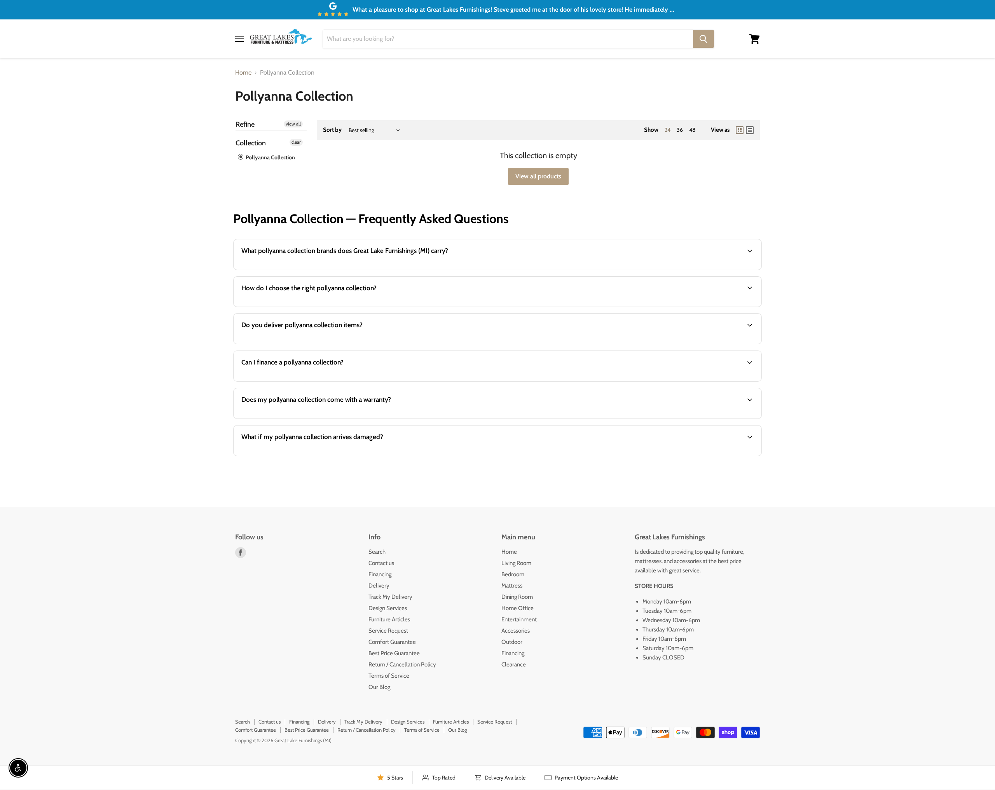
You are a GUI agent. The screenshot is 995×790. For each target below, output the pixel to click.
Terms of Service (388, 675)
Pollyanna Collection (269, 157)
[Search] (703, 39)
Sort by (332, 130)
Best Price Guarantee (394, 653)
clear (296, 142)
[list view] (750, 130)
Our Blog (379, 687)
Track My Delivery (390, 596)
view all (293, 124)
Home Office (517, 608)
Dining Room (517, 596)
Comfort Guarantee (392, 641)
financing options (299, 380)
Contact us (381, 563)
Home (243, 72)
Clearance (513, 664)
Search (377, 551)
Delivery (378, 585)
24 (667, 129)
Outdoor (511, 641)
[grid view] (740, 130)
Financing (379, 574)
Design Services (387, 608)
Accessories (515, 630)
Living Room (516, 563)
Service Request (388, 630)
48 (692, 129)
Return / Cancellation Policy (402, 664)
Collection (251, 143)
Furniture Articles (389, 619)
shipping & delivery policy (667, 343)
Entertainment (519, 619)
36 (680, 129)
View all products (538, 176)
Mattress (511, 585)
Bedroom (512, 574)
